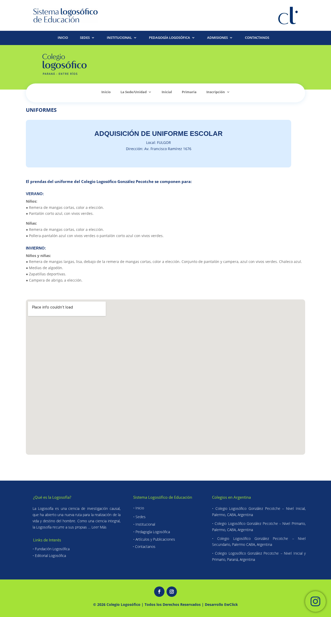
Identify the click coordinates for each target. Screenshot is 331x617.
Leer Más (99, 527)
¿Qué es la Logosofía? (52, 497)
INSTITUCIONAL (119, 38)
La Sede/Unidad (134, 92)
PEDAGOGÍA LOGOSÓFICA (169, 38)
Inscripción (215, 92)
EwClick (231, 604)
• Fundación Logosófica (51, 548)
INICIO (63, 38)
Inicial (167, 92)
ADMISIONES (217, 38)
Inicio (106, 92)
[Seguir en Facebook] (159, 591)
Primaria (189, 92)
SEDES (85, 38)
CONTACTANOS (257, 38)
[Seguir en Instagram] (172, 591)
